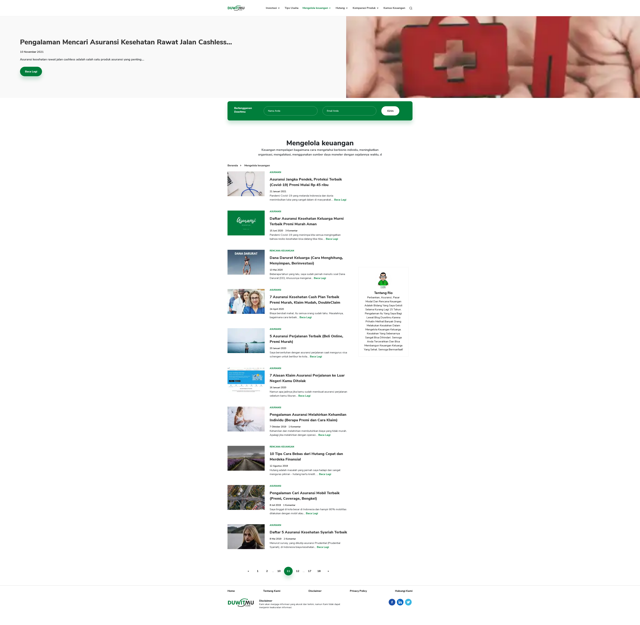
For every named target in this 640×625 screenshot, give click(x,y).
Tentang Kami (271, 591)
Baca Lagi (31, 71)
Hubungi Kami (403, 591)
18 (319, 571)
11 (288, 571)
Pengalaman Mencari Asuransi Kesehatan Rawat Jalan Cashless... (126, 42)
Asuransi (275, 172)
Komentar (291, 230)
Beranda (233, 165)
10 (279, 571)
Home (231, 591)
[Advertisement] (383, 212)
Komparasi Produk (364, 8)
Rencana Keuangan (282, 250)
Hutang (341, 8)
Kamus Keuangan (394, 8)
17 (309, 571)
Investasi (272, 8)
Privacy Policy (358, 591)
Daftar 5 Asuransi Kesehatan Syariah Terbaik (308, 532)
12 (297, 571)
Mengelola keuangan (315, 8)
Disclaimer (315, 591)
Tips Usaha (291, 8)
